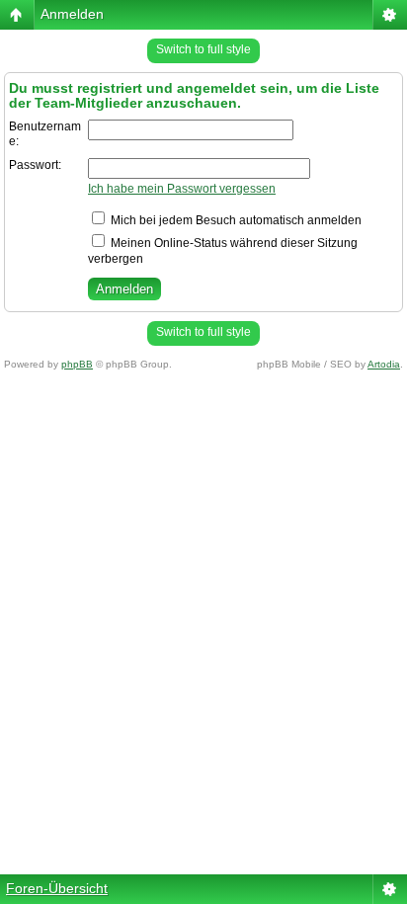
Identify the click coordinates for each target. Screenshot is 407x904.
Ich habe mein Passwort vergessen (182, 189)
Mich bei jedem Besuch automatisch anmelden (235, 220)
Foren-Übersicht (57, 888)
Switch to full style (203, 49)
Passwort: (35, 165)
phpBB (77, 364)
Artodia (383, 364)
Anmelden (72, 14)
